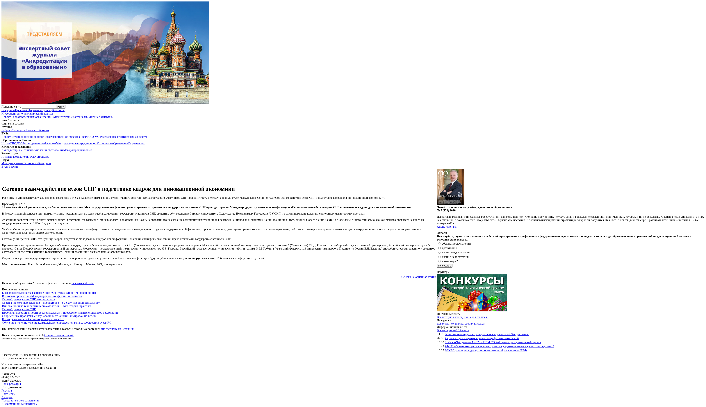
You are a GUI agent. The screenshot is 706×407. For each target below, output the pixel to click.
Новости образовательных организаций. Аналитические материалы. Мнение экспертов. (57, 115)
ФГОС (88, 136)
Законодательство (34, 143)
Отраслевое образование (112, 143)
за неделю (472, 317)
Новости (6, 136)
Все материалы (446, 317)
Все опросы (696, 232)
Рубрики (6, 130)
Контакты (58, 110)
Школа (5, 143)
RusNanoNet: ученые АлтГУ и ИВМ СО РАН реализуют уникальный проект (493, 342)
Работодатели (19, 156)
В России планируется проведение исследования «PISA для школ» (487, 334)
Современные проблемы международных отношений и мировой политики (49, 315)
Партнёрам (8, 393)
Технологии (30, 163)
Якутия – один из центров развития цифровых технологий (482, 338)
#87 (474, 323)
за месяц (483, 317)
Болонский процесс (31, 136)
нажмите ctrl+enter (83, 283)
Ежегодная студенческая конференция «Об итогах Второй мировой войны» (49, 292)
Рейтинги (26, 150)
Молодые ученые (12, 163)
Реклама (6, 390)
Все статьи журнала (449, 323)
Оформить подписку (39, 110)
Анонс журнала (447, 226)
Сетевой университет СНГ (19, 309)
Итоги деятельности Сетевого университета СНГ (33, 319)
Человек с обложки (37, 130)
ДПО (19, 143)
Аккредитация (10, 150)
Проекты (20, 110)
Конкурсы (44, 163)
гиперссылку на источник (117, 328)
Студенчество (136, 143)
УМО (96, 136)
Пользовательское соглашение (20, 400)
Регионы (50, 143)
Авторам (7, 397)
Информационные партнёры (19, 403)
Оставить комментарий (59, 335)
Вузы (15, 136)
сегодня (461, 317)
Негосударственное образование (64, 136)
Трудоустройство (38, 156)
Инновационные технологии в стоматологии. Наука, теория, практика (46, 306)
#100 (465, 323)
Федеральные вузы (111, 136)
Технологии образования (47, 150)
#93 (470, 323)
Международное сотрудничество (76, 143)
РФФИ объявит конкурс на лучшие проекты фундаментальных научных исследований (499, 346)
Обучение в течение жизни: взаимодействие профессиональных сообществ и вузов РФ (56, 322)
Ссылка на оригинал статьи (418, 276)
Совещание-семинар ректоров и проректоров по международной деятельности (51, 302)
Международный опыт (77, 150)
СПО (13, 143)
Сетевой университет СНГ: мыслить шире (28, 299)
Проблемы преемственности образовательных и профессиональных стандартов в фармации (60, 312)
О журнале (8, 110)
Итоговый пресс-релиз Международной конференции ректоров (42, 296)
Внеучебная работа (135, 136)
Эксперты (18, 130)
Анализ (6, 156)
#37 (483, 323)
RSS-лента (462, 330)
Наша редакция (11, 383)
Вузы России (9, 166)
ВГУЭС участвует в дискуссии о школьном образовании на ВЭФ (486, 350)
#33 (478, 323)
